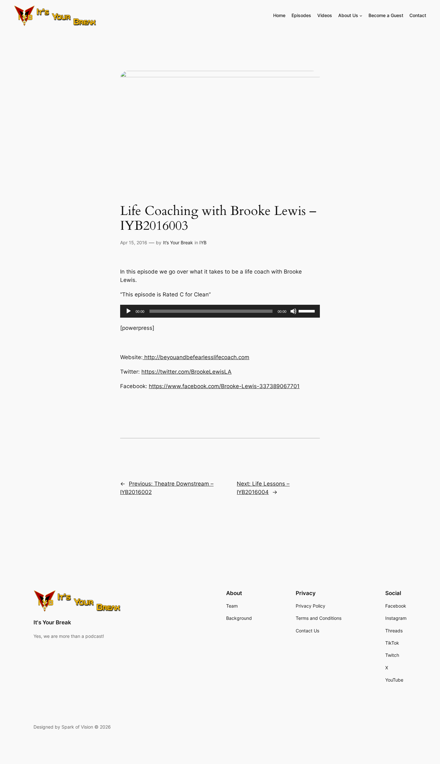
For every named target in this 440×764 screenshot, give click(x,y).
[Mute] (293, 311)
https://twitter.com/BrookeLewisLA (186, 371)
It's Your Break (52, 622)
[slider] (308, 310)
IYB (202, 242)
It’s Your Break (178, 242)
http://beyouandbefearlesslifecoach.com (196, 357)
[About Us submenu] (360, 15)
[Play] (128, 311)
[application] (220, 311)
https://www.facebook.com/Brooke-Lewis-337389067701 (224, 386)
